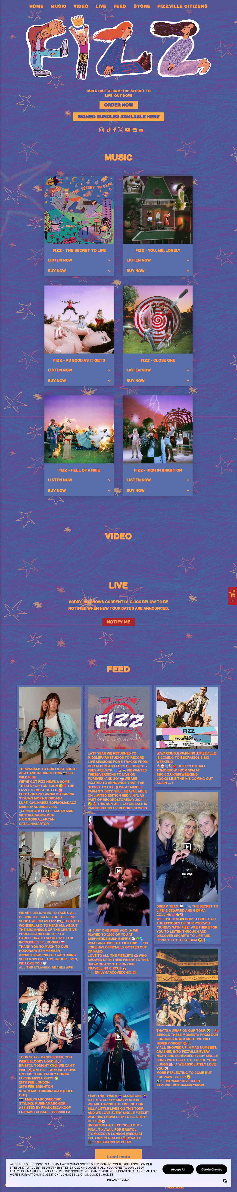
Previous (20, 550)
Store (142, 6)
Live (101, 6)
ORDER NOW (118, 105)
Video (81, 6)
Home (36, 6)
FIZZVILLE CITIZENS (182, 6)
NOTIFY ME (118, 622)
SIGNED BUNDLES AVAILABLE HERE (118, 117)
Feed (120, 6)
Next (216, 550)
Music (58, 6)
